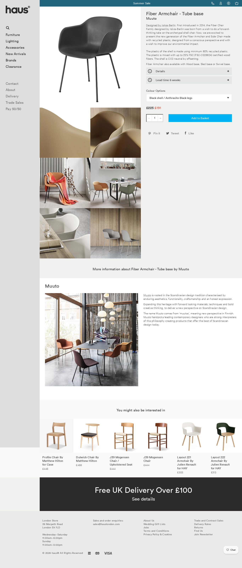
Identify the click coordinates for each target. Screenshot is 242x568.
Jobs (146, 527)
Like (191, 133)
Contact (12, 83)
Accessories (15, 47)
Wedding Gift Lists (154, 524)
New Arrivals (16, 54)
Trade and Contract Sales (208, 520)
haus (7, 17)
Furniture (13, 35)
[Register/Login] (221, 3)
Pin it (156, 133)
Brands (11, 60)
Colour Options (155, 90)
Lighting (12, 41)
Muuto (151, 18)
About (10, 90)
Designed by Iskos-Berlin (161, 25)
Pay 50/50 (13, 109)
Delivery (12, 96)
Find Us (198, 530)
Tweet (175, 133)
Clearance (13, 66)
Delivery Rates (202, 524)
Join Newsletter (203, 534)
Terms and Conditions (156, 530)
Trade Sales (15, 102)
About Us (148, 520)
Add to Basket (200, 118)
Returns (198, 527)
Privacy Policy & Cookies (157, 534)
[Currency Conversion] (229, 3)
